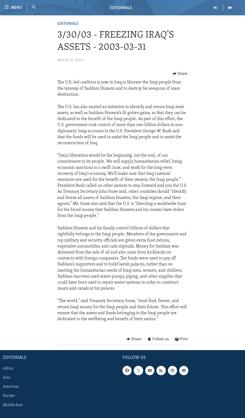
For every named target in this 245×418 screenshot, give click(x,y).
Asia (6, 378)
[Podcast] (172, 370)
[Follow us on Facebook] (127, 370)
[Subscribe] (183, 370)
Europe (9, 396)
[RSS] (161, 370)
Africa (8, 368)
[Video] (230, 7)
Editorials (67, 24)
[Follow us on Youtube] (149, 370)
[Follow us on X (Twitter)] (138, 370)
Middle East (12, 405)
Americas (11, 387)
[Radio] (215, 7)
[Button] (180, 74)
